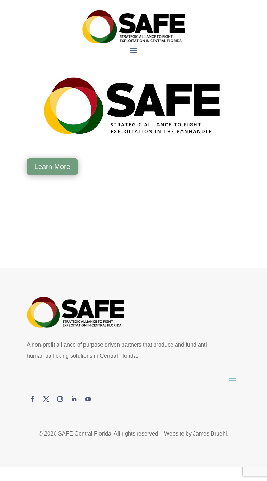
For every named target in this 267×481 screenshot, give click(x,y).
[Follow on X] (46, 399)
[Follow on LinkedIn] (74, 399)
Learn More (52, 167)
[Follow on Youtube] (88, 399)
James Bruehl (210, 434)
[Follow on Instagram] (60, 399)
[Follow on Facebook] (32, 399)
